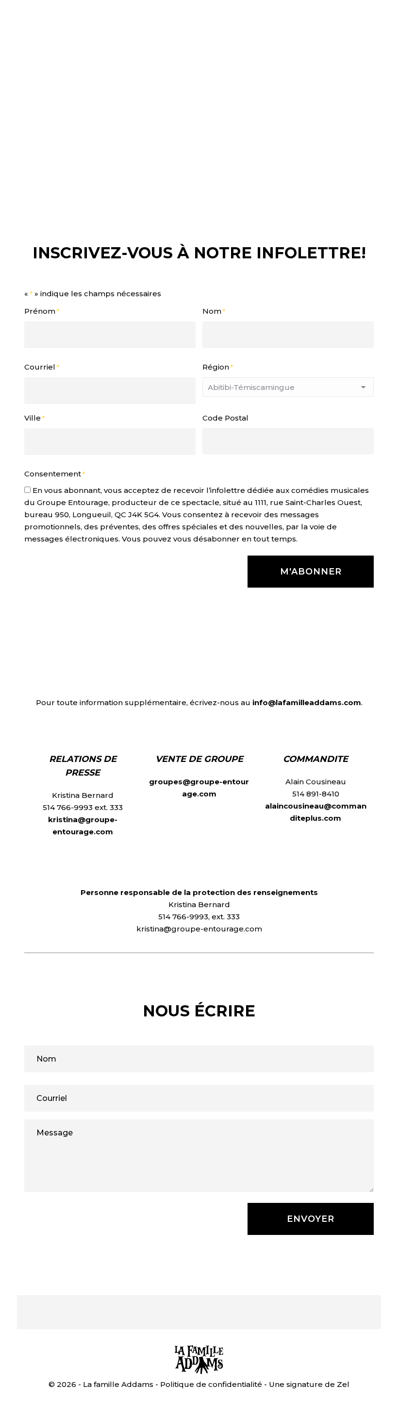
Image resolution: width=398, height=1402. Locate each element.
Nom (213, 311)
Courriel (41, 367)
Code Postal (225, 417)
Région (217, 367)
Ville (34, 417)
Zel (343, 1384)
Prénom (41, 311)
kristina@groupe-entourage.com (199, 928)
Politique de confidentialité (211, 1384)
